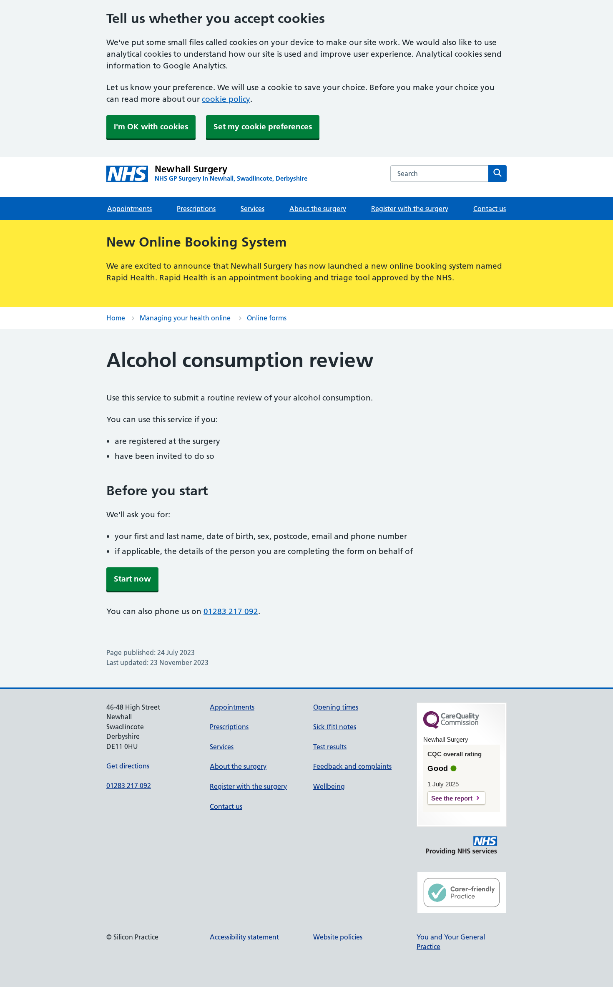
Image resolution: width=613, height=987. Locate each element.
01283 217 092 (230, 611)
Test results (330, 747)
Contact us (489, 208)
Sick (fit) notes (334, 727)
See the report (451, 798)
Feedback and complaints (352, 766)
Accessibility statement (244, 937)
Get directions (127, 766)
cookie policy (226, 99)
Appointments (129, 208)
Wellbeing (329, 786)
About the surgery (317, 208)
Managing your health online (186, 318)
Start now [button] (132, 579)
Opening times (335, 707)
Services (252, 208)
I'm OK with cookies (151, 126)
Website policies (337, 937)
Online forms (266, 318)
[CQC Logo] (451, 726)
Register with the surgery (409, 208)
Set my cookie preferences (263, 126)
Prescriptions (196, 208)
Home (115, 318)
